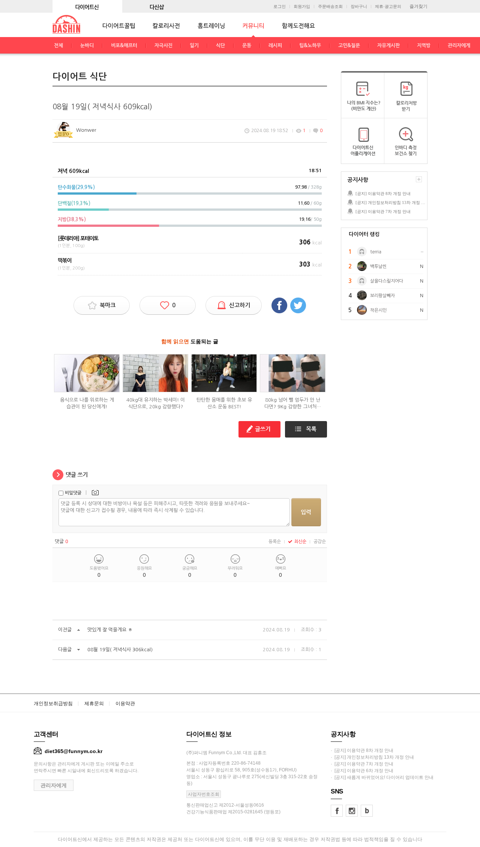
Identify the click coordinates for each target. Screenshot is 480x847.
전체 (58, 45)
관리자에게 (459, 45)
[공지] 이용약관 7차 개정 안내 (383, 211)
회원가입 (302, 6)
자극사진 (163, 45)
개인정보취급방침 (53, 703)
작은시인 (378, 310)
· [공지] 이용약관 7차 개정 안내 (362, 764)
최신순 (300, 541)
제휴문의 (94, 703)
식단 (220, 45)
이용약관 (125, 703)
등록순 (274, 541)
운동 (246, 45)
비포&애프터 (124, 45)
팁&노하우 (310, 45)
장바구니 (359, 6)
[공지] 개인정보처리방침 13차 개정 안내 (391, 202)
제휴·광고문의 (388, 6)
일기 (194, 45)
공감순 (320, 541)
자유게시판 (388, 45)
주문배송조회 (330, 6)
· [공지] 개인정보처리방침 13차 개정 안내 (372, 757)
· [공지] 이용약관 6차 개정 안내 (362, 770)
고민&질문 (349, 45)
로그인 (279, 6)
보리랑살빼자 (382, 295)
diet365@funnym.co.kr (73, 751)
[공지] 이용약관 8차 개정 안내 (383, 193)
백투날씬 (378, 266)
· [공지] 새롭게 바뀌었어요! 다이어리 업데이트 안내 (382, 777)
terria (375, 252)
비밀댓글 (73, 493)
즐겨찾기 (419, 6)
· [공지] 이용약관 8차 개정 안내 (362, 750)
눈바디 (87, 45)
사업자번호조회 (203, 794)
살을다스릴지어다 (386, 281)
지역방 (423, 45)
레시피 (275, 45)
